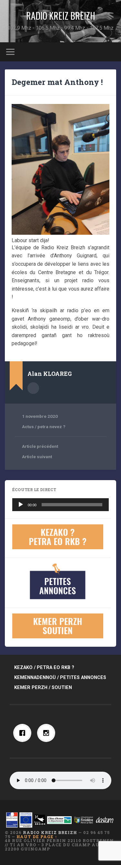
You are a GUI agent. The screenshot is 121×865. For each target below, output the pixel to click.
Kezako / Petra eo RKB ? (44, 667)
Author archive (33, 388)
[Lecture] (20, 504)
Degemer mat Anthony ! (57, 82)
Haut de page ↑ (36, 836)
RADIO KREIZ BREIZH (60, 15)
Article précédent (40, 446)
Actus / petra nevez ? (44, 426)
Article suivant (37, 456)
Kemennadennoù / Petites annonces (60, 677)
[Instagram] (47, 733)
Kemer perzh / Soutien (43, 687)
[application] (60, 504)
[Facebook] (24, 733)
